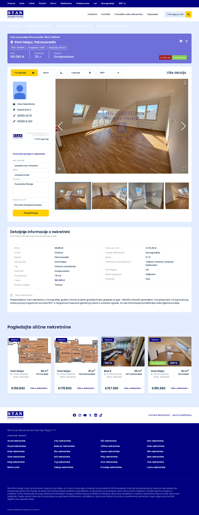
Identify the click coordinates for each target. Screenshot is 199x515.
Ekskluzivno (66, 3)
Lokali (32, 3)
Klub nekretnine (16, 451)
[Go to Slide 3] (146, 196)
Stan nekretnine (16, 456)
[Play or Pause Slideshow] (59, 169)
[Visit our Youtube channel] (85, 415)
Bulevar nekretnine (64, 446)
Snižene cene (82, 3)
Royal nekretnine (16, 446)
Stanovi (11, 3)
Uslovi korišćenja (182, 415)
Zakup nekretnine (63, 467)
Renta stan (13, 467)
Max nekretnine (155, 456)
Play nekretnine (109, 456)
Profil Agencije (42, 139)
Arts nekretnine (109, 462)
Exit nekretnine (62, 456)
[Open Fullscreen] (184, 169)
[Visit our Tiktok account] (100, 415)
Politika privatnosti (159, 415)
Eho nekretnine (62, 451)
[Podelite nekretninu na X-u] (187, 41)
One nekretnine (155, 462)
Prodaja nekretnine (111, 467)
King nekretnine (16, 462)
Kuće (21, 3)
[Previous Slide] (60, 126)
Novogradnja (107, 3)
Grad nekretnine (16, 440)
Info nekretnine (155, 440)
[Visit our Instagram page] (79, 415)
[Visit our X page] (90, 415)
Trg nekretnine (62, 462)
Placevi (42, 3)
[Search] (188, 14)
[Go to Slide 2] (109, 196)
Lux (95, 3)
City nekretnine (62, 440)
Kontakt (105, 14)
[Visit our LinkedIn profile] (95, 415)
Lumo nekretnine (156, 467)
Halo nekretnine (155, 446)
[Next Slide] (183, 126)
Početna (92, 14)
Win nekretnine (155, 451)
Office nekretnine (110, 446)
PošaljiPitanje (31, 213)
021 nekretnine (109, 440)
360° (121, 3)
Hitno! (53, 3)
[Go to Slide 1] (73, 196)
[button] (122, 126)
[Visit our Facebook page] (74, 415)
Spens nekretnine (110, 451)
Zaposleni (152, 14)
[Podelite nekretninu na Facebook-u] (181, 41)
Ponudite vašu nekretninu (129, 14)
